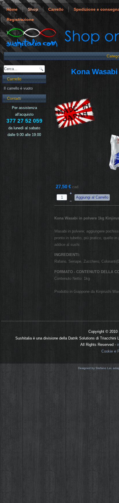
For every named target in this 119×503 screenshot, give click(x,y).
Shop (33, 9)
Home (12, 9)
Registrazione (20, 19)
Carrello (56, 9)
